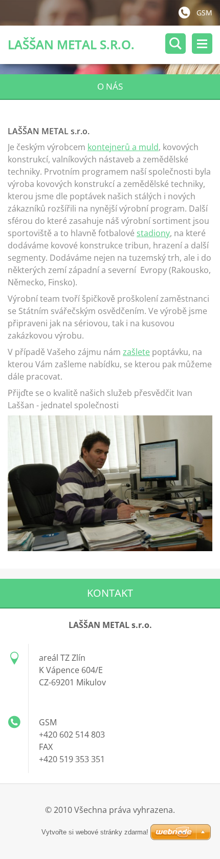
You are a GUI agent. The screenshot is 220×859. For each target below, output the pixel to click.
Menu (202, 43)
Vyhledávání (175, 43)
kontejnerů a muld (123, 147)
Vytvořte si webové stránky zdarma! (94, 832)
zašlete (136, 352)
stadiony (153, 233)
